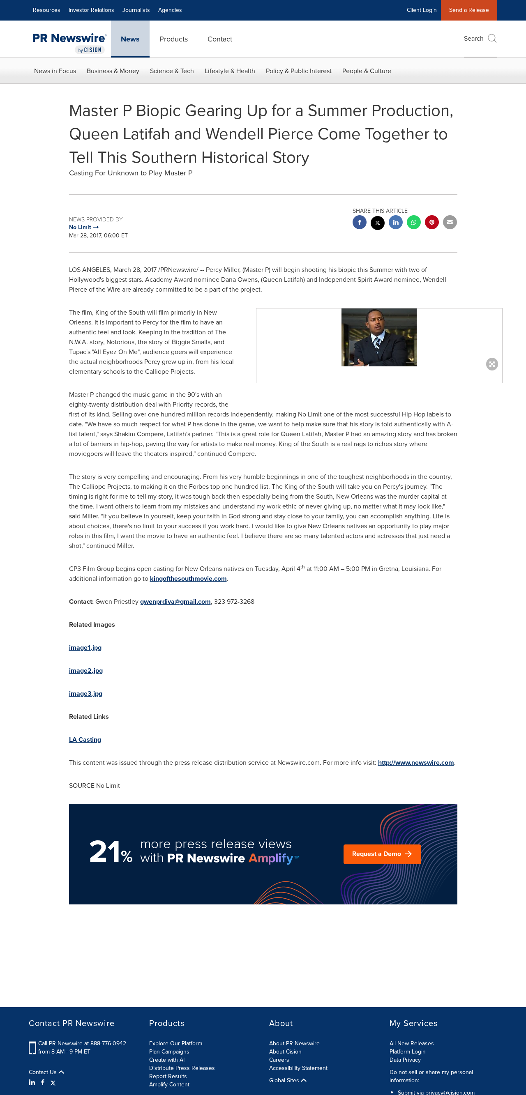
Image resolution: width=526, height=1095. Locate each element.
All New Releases (412, 1043)
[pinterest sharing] (432, 223)
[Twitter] (53, 1083)
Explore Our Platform (175, 1043)
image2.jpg (86, 670)
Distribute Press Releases (182, 1068)
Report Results (168, 1076)
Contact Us (43, 1072)
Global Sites (285, 1081)
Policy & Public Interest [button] (299, 71)
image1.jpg (85, 647)
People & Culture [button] (366, 71)
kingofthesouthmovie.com (188, 578)
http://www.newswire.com (416, 762)
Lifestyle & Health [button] (230, 71)
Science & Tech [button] (172, 71)
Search (474, 38)
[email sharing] (450, 223)
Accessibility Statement (298, 1068)
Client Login (422, 10)
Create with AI (167, 1060)
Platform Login (408, 1051)
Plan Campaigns (169, 1051)
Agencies (170, 10)
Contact (220, 39)
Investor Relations (91, 10)
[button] (379, 337)
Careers (279, 1060)
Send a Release (469, 10)
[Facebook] (42, 1083)
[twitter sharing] (378, 224)
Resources (46, 10)
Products (173, 39)
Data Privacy (405, 1060)
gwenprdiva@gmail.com (175, 601)
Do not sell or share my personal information (431, 1076)
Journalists (136, 10)
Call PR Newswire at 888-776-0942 (82, 1043)
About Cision (285, 1051)
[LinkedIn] (33, 1083)
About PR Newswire (294, 1043)
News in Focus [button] (55, 71)
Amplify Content (169, 1084)
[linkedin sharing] (396, 223)
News (130, 39)
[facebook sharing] (360, 223)
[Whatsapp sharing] (414, 223)
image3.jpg (85, 693)
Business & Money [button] (113, 71)
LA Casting (85, 739)
